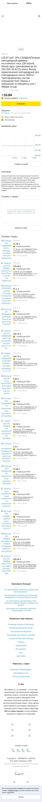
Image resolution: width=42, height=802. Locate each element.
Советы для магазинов (21, 676)
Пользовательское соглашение (16, 764)
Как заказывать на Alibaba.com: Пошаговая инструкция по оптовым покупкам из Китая (21, 596)
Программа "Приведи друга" (21, 669)
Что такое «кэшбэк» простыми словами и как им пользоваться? (21, 591)
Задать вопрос (21, 645)
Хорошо (21, 797)
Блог (21, 652)
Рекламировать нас (21, 673)
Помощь (21, 642)
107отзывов (5, 113)
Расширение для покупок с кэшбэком (21, 635)
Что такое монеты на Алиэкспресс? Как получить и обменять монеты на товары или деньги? (21, 603)
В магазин (21, 104)
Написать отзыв (21, 228)
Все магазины (21, 649)
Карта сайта (21, 656)
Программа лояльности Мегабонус (21, 624)
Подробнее (23, 98)
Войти (28, 3)
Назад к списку (2, 16)
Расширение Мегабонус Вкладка (21, 638)
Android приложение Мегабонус (21, 628)
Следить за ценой (21, 164)
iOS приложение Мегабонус (21, 631)
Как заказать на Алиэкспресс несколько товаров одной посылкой (21, 609)
